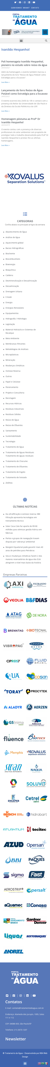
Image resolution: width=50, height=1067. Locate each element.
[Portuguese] (43, 1063)
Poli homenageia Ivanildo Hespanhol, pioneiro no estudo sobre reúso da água (24, 63)
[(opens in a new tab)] (25, 32)
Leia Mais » (5, 82)
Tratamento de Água (14, 1053)
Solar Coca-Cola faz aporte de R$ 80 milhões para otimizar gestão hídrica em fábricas (24, 529)
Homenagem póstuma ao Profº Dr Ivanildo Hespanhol (20, 120)
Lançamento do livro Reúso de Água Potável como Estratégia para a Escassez (24, 92)
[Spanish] (46, 1063)
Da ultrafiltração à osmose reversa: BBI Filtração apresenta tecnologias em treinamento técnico (23, 517)
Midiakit (26, 8)
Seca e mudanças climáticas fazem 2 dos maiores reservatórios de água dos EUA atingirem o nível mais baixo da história (24, 559)
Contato (35, 8)
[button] (2, 33)
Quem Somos (16, 8)
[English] (39, 1063)
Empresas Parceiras (15, 574)
